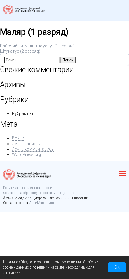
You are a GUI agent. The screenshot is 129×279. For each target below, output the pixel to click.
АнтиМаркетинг (42, 203)
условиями (71, 262)
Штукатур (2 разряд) (20, 51)
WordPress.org (26, 154)
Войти (18, 138)
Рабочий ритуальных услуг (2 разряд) (37, 45)
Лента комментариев (33, 149)
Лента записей (26, 143)
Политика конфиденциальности (27, 188)
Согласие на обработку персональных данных (38, 193)
